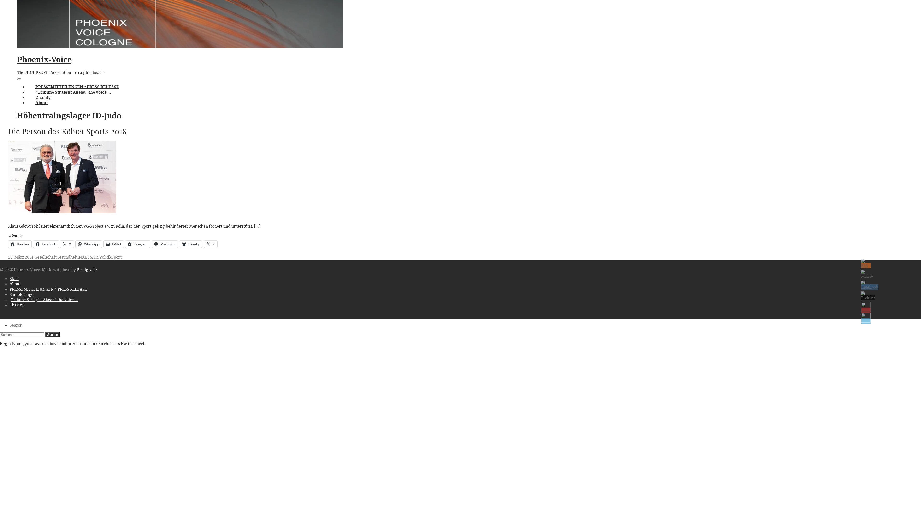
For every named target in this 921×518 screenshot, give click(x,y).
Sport (117, 257)
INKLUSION (88, 257)
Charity (43, 97)
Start (14, 278)
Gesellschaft (46, 257)
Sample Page (21, 294)
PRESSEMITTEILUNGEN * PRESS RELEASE (77, 86)
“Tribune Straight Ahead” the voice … (73, 92)
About (41, 102)
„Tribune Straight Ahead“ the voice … (44, 299)
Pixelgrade (87, 269)
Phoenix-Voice (44, 59)
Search (16, 325)
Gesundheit (67, 257)
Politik (106, 257)
